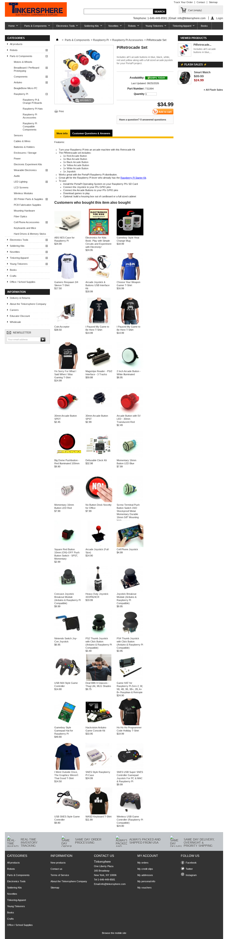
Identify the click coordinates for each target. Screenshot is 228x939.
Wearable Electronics (25, 170)
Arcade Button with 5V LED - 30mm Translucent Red (128, 418)
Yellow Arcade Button (78, 165)
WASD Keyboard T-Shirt (99, 816)
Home (10, 27)
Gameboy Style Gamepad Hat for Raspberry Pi (63, 730)
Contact (201, 2)
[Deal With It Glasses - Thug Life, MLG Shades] (99, 679)
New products (58, 862)
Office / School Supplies (22, 282)
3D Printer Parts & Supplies (28, 199)
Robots (130, 27)
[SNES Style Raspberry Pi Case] (99, 769)
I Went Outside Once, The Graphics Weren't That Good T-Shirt (66, 775)
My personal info (146, 881)
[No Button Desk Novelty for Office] (99, 501)
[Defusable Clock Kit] (99, 457)
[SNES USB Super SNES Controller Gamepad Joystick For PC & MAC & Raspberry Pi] (130, 769)
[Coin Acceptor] (67, 323)
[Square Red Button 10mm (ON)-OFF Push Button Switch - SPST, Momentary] (67, 546)
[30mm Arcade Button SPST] (99, 412)
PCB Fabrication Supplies (27, 205)
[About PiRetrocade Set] (184, 50)
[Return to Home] (57, 40)
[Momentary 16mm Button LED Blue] (130, 457)
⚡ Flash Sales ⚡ (193, 64)
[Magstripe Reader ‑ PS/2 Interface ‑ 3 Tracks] (99, 368)
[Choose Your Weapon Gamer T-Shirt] (130, 279)
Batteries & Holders (24, 147)
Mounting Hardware (24, 210)
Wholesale (15, 322)
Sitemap (213, 2)
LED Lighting (20, 181)
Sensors (18, 135)
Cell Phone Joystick (127, 549)
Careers (14, 310)
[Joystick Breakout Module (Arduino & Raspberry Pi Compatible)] (130, 590)
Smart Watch (202, 72)
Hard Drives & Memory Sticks (30, 233)
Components (21, 76)
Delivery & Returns (20, 298)
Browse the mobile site (114, 933)
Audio (17, 176)
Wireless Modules (23, 193)
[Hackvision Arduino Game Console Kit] (99, 724)
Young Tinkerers (152, 27)
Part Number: (136, 88)
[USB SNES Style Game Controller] (67, 813)
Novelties (111, 27)
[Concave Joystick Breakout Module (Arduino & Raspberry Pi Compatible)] (67, 590)
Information (16, 291)
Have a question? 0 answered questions (142, 119)
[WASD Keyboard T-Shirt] (99, 813)
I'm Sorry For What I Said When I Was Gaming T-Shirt (65, 374)
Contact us (56, 869)
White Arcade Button (77, 168)
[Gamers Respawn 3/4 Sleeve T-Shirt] (67, 279)
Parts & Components (34, 27)
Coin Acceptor (61, 326)
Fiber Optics (20, 216)
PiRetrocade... (202, 44)
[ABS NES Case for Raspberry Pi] (67, 234)
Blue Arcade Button (77, 159)
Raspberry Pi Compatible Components (30, 126)
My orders (143, 862)
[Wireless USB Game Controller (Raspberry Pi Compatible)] (130, 813)
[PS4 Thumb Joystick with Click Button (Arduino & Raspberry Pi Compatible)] (130, 635)
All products (16, 44)
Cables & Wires (22, 141)
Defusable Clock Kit (96, 460)
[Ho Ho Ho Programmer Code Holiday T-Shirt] (130, 724)
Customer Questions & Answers (91, 133)
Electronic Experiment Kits (28, 164)
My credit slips (145, 869)
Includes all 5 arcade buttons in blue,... (204, 50)
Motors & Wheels (23, 62)
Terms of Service (60, 875)
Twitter (189, 869)
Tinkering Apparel (180, 27)
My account (147, 856)
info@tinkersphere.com (113, 884)
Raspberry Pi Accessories (30, 116)
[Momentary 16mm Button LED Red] (67, 501)
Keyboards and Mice (25, 228)
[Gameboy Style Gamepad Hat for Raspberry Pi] (67, 724)
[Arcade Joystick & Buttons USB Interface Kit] (99, 279)
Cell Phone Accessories (26, 222)
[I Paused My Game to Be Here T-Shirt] (99, 323)
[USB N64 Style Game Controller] (67, 679)
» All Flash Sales (213, 89)
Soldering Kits (90, 27)
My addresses (145, 875)
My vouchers (144, 887)
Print (61, 111)
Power (17, 158)
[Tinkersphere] (36, 9)
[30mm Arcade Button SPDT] (67, 412)
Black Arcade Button (77, 162)
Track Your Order (183, 2)
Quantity (139, 94)
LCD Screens (21, 187)
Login (219, 18)
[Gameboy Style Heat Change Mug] (130, 234)
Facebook (191, 862)
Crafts (13, 276)
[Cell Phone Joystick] (130, 546)
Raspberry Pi (21, 94)
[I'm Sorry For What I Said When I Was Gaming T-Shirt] (67, 368)
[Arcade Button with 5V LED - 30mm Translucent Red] (130, 412)
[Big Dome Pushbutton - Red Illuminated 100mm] (67, 457)
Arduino (18, 82)
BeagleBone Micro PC (25, 88)
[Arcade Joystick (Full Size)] (99, 546)
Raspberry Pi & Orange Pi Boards (32, 101)
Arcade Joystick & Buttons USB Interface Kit (98, 285)
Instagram (191, 875)
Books (204, 25)
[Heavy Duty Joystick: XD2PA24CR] (99, 590)
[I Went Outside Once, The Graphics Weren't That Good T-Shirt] (67, 769)
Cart (195, 10)
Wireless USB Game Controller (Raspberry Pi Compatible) (130, 819)
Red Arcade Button (77, 156)
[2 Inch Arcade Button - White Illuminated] (130, 368)
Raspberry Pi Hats (33, 108)
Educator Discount (20, 316)
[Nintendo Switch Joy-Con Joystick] (67, 635)
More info (62, 133)
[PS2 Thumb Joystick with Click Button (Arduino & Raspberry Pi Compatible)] (99, 635)
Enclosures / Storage (25, 152)
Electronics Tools (64, 27)
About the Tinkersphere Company (28, 304)
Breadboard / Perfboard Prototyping (26, 69)
